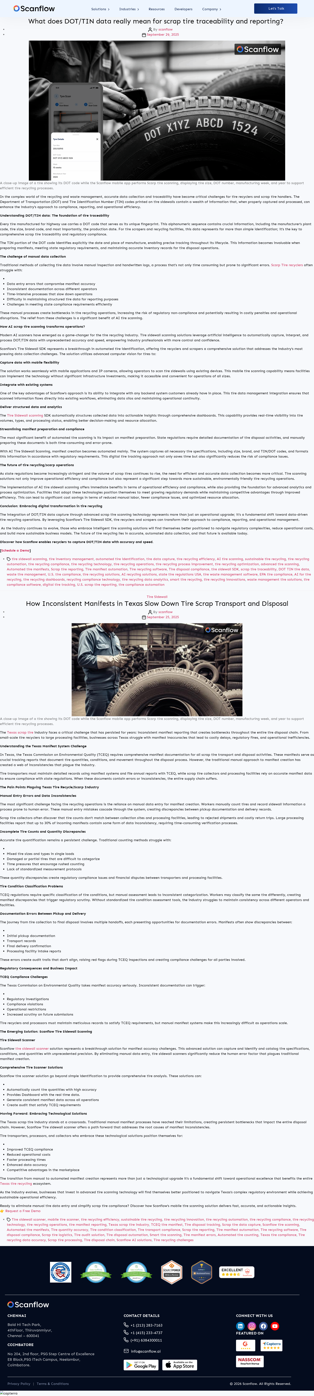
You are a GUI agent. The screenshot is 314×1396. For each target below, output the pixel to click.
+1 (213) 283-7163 (147, 1325)
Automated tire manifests (28, 569)
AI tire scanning (230, 559)
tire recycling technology (91, 564)
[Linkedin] (240, 1326)
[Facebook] (263, 1326)
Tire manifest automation (106, 569)
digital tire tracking (59, 585)
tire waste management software (230, 574)
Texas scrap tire (20, 732)
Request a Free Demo (23, 1211)
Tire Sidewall (157, 597)
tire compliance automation (141, 585)
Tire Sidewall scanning (25, 415)
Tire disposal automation (127, 1235)
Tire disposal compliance (189, 569)
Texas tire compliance (278, 1235)
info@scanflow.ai (146, 1351)
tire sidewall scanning (29, 559)
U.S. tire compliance (64, 574)
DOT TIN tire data (294, 569)
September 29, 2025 (163, 34)
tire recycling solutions (101, 574)
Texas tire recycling (16, 1184)
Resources (157, 9)
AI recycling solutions (139, 574)
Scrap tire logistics (57, 1235)
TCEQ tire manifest (167, 1225)
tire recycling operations (134, 564)
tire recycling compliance (48, 564)
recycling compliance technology (93, 579)
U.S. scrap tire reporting (97, 585)
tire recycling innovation (184, 1219)
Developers (183, 9)
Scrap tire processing (65, 1240)
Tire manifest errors (199, 1235)
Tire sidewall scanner (29, 1219)
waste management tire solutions (274, 579)
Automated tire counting (238, 1235)
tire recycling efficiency (196, 559)
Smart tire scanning (166, 1235)
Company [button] (210, 9)
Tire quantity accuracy (69, 1230)
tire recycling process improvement (184, 564)
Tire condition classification (113, 1230)
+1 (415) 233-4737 (147, 1332)
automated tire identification (120, 559)
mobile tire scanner (63, 1219)
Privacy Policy (18, 1384)
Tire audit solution (89, 1235)
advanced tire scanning (280, 564)
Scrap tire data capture (241, 1225)
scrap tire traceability (259, 569)
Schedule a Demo (15, 550)
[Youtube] (275, 1326)
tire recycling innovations (224, 579)
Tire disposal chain (99, 1240)
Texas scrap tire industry (129, 1225)
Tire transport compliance (159, 1230)
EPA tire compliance (276, 574)
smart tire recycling (186, 579)
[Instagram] (252, 1326)
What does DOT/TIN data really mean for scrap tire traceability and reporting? (157, 21)
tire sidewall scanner (32, 1049)
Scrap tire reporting (67, 569)
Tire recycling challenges (174, 1240)
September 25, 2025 (163, 617)
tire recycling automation (227, 1219)
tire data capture (160, 559)
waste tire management (26, 574)
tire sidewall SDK (225, 569)
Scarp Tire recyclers (287, 265)
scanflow (165, 29)
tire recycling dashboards (44, 579)
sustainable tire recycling (265, 559)
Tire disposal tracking (202, 1225)
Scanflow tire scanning (281, 1225)
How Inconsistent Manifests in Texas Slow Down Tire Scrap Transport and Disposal (157, 603)
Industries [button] (128, 9)
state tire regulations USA (180, 574)
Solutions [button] (99, 9)
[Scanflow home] (34, 8)
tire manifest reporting (88, 1225)
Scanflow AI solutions (134, 1240)
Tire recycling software (148, 569)
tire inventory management (71, 559)
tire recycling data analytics (145, 579)
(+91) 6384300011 (146, 1340)
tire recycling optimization (237, 564)
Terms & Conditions (53, 1384)
